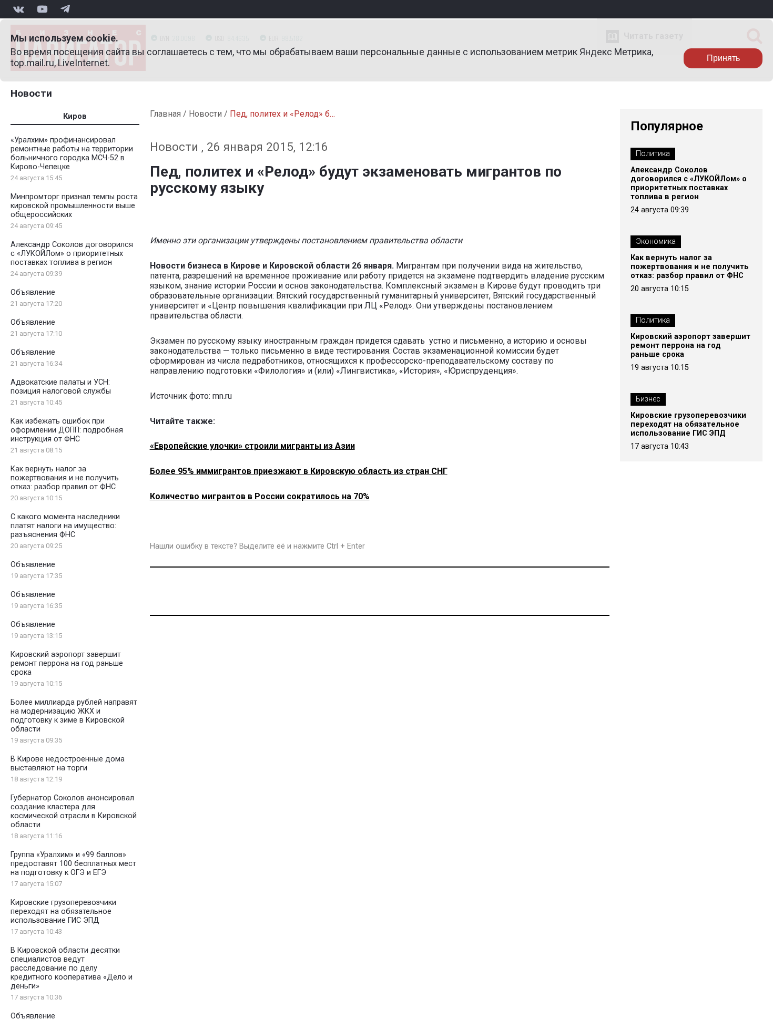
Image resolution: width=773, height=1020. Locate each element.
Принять (723, 58)
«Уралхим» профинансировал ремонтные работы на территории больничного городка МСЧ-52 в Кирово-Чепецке (72, 153)
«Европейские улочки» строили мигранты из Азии (252, 446)
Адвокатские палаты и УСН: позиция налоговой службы (61, 387)
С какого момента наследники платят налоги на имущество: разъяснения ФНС (65, 525)
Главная (165, 114)
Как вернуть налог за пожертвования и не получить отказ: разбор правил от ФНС (65, 478)
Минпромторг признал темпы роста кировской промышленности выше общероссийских (74, 205)
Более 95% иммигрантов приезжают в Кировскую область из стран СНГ (298, 471)
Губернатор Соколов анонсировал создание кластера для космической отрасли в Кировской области (74, 811)
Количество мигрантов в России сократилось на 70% (260, 496)
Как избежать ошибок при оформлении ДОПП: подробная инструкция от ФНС (67, 430)
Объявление (33, 292)
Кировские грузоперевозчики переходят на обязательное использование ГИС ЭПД (63, 911)
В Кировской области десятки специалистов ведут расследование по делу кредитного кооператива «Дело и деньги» (72, 968)
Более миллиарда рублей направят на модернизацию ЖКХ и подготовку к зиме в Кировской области (74, 716)
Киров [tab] (75, 116)
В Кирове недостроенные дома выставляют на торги (68, 763)
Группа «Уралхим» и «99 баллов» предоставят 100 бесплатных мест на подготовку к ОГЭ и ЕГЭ (73, 863)
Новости (31, 93)
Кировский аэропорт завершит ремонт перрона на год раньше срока (67, 663)
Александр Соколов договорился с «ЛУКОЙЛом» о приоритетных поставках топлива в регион (72, 253)
